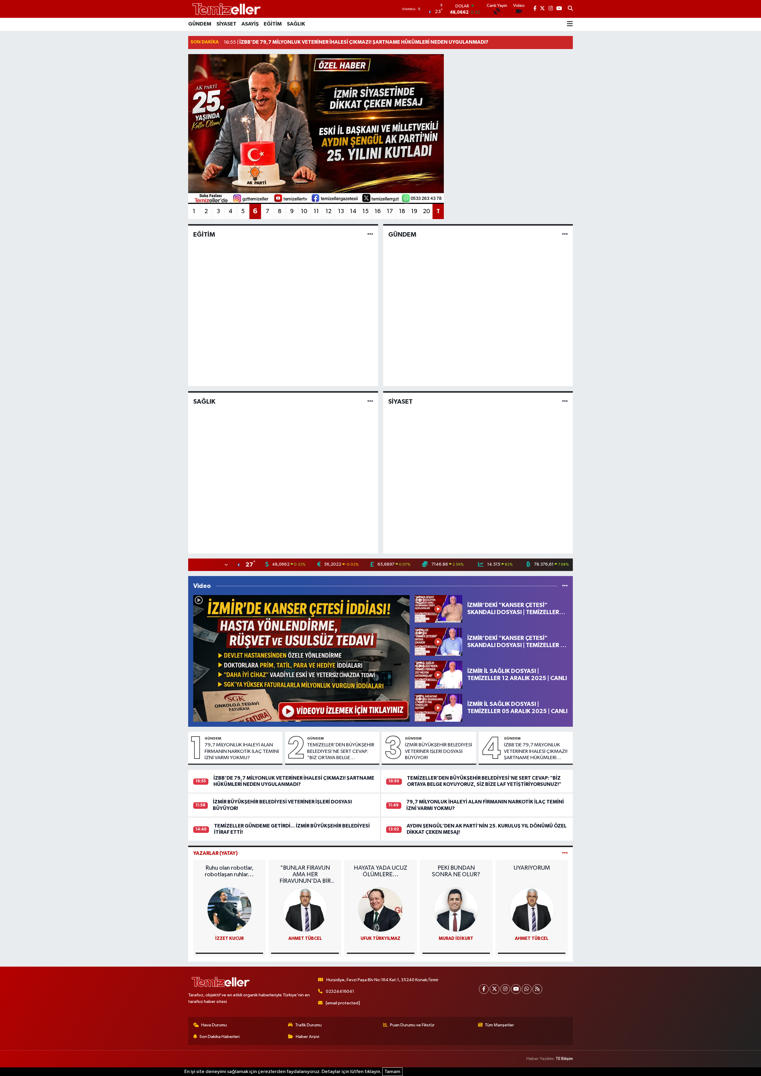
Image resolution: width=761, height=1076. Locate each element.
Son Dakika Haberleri (219, 1036)
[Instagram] (505, 989)
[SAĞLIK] (370, 401)
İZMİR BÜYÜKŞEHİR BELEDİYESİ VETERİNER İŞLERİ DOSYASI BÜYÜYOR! (438, 751)
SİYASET (226, 24)
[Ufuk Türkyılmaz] (380, 909)
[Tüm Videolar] (565, 586)
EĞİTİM (273, 24)
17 (390, 211)
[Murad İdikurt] (456, 909)
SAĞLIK (296, 24)
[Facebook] (484, 989)
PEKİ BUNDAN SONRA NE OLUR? (456, 871)
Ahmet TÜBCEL (305, 938)
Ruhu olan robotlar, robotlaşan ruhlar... (229, 871)
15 (365, 211)
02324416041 (340, 991)
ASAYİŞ (250, 24)
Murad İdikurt (456, 938)
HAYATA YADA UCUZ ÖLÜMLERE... (380, 871)
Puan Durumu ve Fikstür (412, 1025)
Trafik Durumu (308, 1025)
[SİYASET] (565, 401)
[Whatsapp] (527, 989)
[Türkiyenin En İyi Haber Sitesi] (225, 8)
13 (341, 211)
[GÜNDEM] (565, 234)
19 (414, 211)
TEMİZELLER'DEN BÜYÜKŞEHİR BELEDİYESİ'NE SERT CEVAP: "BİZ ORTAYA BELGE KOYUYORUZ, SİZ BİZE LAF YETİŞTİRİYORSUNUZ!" (340, 751)
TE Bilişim (564, 1058)
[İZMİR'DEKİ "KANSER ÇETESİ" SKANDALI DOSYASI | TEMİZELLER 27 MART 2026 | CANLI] (301, 658)
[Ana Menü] (570, 24)
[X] (494, 989)
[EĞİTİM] (370, 234)
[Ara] (570, 9)
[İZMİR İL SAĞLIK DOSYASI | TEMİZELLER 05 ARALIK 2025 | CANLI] (438, 707)
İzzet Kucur (229, 938)
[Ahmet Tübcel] (532, 909)
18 (402, 211)
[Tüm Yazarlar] (565, 853)
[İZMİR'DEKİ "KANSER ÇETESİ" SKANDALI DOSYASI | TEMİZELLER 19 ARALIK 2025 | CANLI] (438, 641)
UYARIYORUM (532, 868)
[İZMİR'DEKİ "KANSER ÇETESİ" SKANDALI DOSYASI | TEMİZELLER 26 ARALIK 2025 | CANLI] (438, 608)
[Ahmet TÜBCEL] (305, 909)
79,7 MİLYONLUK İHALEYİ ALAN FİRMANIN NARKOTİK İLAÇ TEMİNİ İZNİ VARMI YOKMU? (242, 751)
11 (316, 211)
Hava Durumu (214, 1025)
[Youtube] (516, 989)
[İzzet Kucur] (229, 909)
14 (353, 211)
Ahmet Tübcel (531, 938)
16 (378, 211)
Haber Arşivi (307, 1036)
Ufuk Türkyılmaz (380, 938)
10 (304, 211)
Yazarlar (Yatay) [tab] (215, 853)
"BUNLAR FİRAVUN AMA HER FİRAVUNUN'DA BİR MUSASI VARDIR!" (305, 874)
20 (426, 211)
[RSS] (537, 989)
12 (328, 211)
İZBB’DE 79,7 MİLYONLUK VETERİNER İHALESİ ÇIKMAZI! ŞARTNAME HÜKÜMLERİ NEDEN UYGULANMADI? (535, 751)
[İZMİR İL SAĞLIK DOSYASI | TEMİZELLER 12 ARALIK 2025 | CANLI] (438, 674)
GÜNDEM (199, 24)
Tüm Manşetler (499, 1025)
